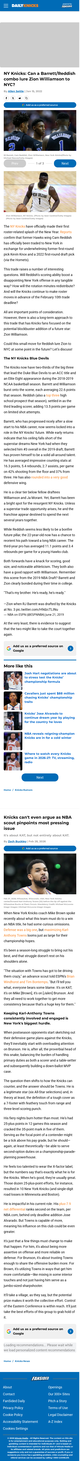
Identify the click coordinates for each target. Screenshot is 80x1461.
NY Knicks (17, 226)
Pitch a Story (57, 1401)
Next (65, 163)
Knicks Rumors (23, 790)
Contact (9, 1394)
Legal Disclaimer (60, 1415)
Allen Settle (16, 91)
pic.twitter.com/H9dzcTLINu (37, 609)
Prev (15, 163)
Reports (66, 232)
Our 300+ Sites (59, 1394)
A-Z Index (55, 1422)
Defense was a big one (20, 930)
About (7, 1387)
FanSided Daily (14, 1401)
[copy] (26, 98)
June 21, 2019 (54, 615)
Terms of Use (58, 1408)
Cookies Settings (15, 1428)
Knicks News (22, 1361)
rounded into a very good (49, 477)
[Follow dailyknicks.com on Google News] (70, 648)
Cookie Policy (13, 1415)
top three (53, 395)
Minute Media (21, 1438)
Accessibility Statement (20, 1422)
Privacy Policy (13, 1408)
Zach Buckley (17, 841)
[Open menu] (6, 5)
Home (7, 790)
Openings (55, 1387)
